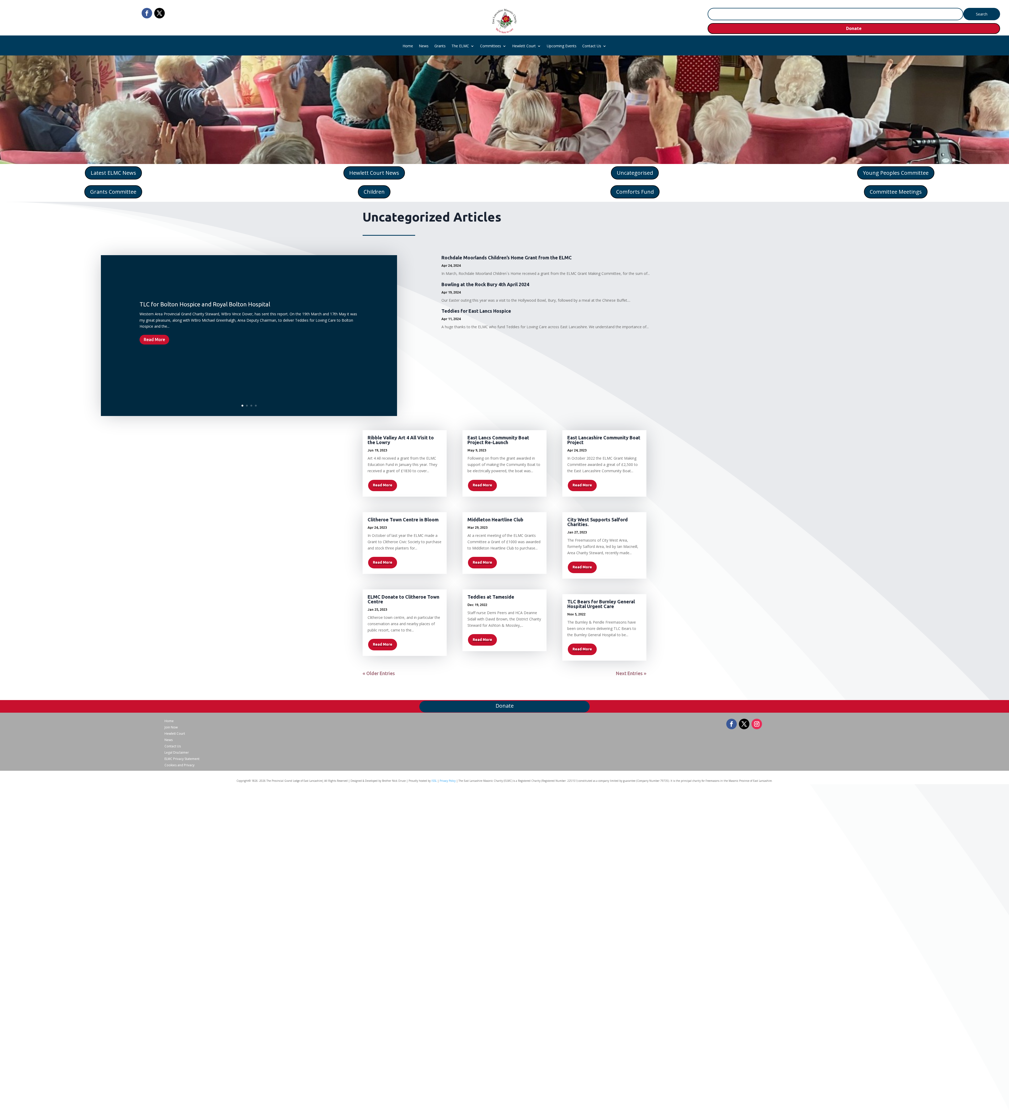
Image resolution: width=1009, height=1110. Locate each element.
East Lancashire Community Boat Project (603, 440)
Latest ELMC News (113, 172)
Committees (490, 46)
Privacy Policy (448, 781)
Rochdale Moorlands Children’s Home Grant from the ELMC (506, 257)
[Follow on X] (159, 13)
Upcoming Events (561, 46)
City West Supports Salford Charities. (597, 522)
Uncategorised (635, 172)
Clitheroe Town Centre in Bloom (403, 519)
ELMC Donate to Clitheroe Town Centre (403, 599)
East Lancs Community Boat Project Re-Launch (498, 440)
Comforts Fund (635, 191)
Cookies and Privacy (179, 765)
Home (408, 46)
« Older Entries (379, 673)
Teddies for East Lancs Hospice (476, 311)
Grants (440, 46)
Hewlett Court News (374, 172)
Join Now (171, 727)
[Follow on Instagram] (756, 724)
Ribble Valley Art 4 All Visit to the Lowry (401, 440)
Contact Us (591, 46)
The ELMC (460, 46)
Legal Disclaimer (176, 753)
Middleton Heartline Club (495, 519)
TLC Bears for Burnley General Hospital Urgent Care (601, 604)
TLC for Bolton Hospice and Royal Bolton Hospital (205, 304)
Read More (154, 339)
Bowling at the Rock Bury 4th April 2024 (485, 284)
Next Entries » (631, 673)
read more (382, 485)
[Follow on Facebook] (147, 13)
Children (374, 191)
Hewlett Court (524, 46)
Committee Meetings (896, 191)
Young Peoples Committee (896, 172)
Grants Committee (113, 191)
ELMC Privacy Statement (181, 759)
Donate (854, 28)
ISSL (434, 781)
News (424, 46)
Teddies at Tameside (490, 596)
